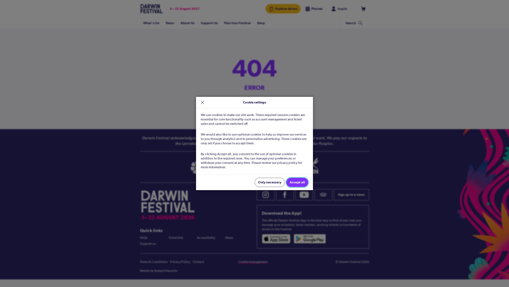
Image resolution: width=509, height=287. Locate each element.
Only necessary (269, 182)
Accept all (297, 182)
